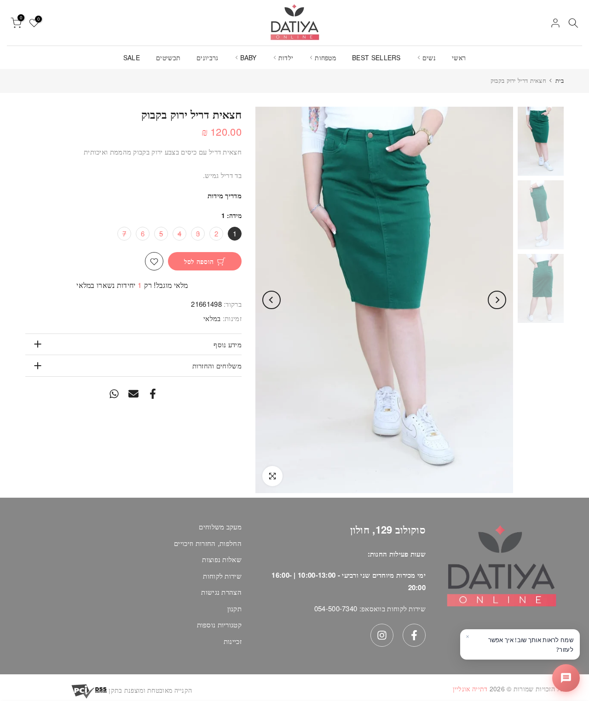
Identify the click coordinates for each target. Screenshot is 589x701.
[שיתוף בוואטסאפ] (114, 394)
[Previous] (497, 300)
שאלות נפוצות (222, 559)
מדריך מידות (225, 196)
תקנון (234, 608)
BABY (248, 57)
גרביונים (207, 57)
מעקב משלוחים (220, 526)
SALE (131, 57)
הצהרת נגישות (221, 592)
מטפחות (325, 57)
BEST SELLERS (376, 57)
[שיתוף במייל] (133, 394)
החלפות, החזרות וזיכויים (208, 543)
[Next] (271, 300)
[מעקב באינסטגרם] (381, 635)
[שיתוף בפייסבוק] (153, 394)
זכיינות (233, 641)
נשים (429, 57)
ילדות (286, 57)
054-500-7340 (336, 608)
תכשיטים (168, 57)
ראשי (459, 57)
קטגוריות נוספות (219, 624)
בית (559, 80)
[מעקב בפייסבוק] (414, 635)
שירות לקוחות (222, 575)
